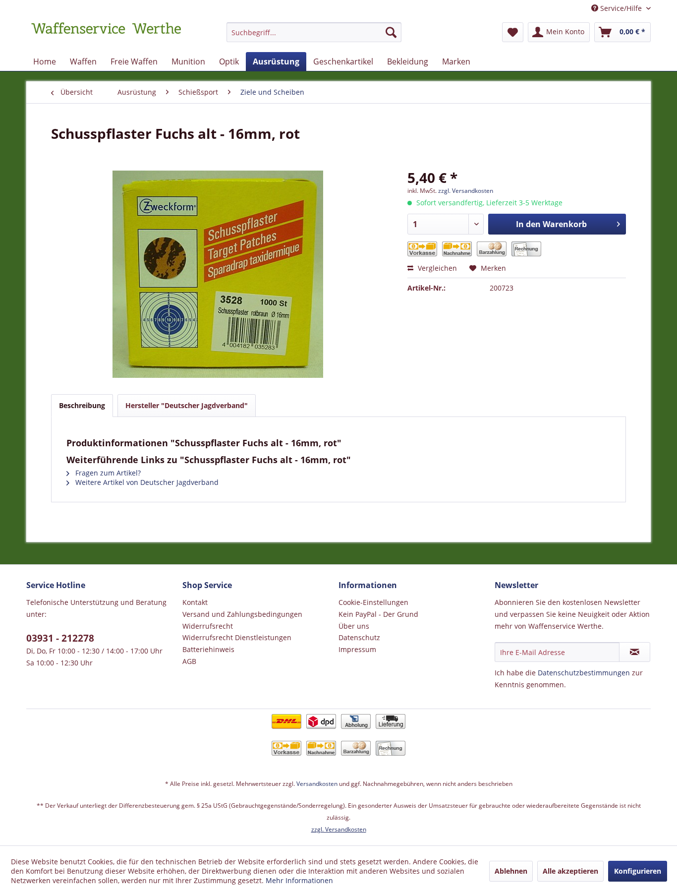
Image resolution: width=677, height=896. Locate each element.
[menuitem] (313, 37)
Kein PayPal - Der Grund (378, 614)
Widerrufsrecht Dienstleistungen (236, 637)
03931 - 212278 (60, 638)
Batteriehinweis (208, 649)
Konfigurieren (637, 871)
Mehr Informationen (299, 880)
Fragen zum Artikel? (107, 473)
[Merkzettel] (512, 32)
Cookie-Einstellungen (373, 602)
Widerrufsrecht (207, 626)
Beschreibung (82, 405)
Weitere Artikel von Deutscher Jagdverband (146, 482)
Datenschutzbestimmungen (584, 672)
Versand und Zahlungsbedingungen (242, 614)
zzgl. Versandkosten (465, 190)
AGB (189, 661)
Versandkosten (317, 783)
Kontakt (195, 602)
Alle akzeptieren (570, 871)
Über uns (353, 626)
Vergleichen (436, 268)
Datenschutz (359, 637)
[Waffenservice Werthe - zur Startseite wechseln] (106, 34)
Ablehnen (511, 871)
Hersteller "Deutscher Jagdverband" (186, 405)
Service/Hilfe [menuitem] (621, 8)
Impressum (357, 649)
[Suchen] (391, 32)
